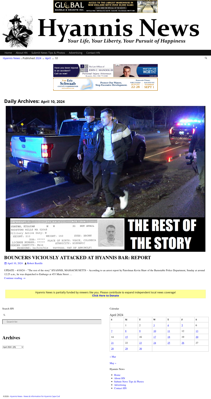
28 (112, 348)
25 (169, 342)
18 (169, 337)
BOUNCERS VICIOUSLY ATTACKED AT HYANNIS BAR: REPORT (77, 257)
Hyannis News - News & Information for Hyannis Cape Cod (35, 396)
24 (154, 342)
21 (112, 342)
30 (140, 348)
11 (169, 331)
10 (154, 331)
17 (154, 337)
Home (8, 52)
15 (126, 337)
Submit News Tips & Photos (48, 52)
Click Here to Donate (105, 295)
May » (113, 363)
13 (197, 331)
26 (183, 342)
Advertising (75, 52)
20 (197, 337)
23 (140, 342)
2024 (38, 58)
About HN (22, 52)
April (48, 58)
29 (126, 348)
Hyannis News (11, 58)
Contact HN (93, 52)
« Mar (113, 356)
